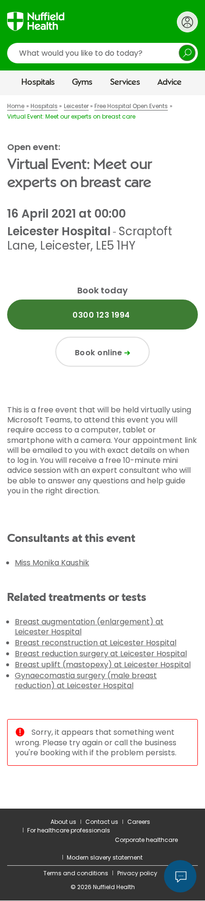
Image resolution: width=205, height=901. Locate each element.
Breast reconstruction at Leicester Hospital (95, 642)
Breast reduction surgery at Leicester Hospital (101, 653)
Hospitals (38, 82)
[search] (102, 53)
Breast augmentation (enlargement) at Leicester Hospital (89, 626)
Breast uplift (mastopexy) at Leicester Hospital (103, 664)
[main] (102, 452)
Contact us (101, 822)
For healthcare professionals (68, 830)
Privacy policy (137, 873)
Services (125, 82)
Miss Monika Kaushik (52, 562)
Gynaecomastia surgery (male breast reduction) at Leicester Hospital (86, 680)
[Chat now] (180, 876)
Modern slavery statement (105, 857)
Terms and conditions (75, 873)
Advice (169, 82)
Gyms (82, 82)
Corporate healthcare (146, 840)
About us (63, 822)
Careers (138, 822)
